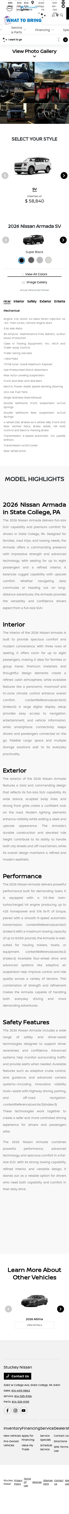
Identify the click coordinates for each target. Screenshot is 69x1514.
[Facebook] (7, 1410)
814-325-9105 (20, 1401)
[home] (54, 15)
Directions (60, 1441)
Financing (31, 1428)
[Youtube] (23, 1410)
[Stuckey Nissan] (23, 8)
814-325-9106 (23, 1396)
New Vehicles (12, 1435)
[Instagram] (15, 1410)
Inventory (13, 1428)
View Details (34, 1325)
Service (47, 1428)
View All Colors (36, 274)
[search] (61, 15)
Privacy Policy (18, 1482)
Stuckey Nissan (8, 1482)
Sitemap (37, 1482)
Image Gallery (36, 282)
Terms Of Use (27, 1482)
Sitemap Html (48, 1482)
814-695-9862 (21, 1390)
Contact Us (20, 1376)
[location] (32, 3)
